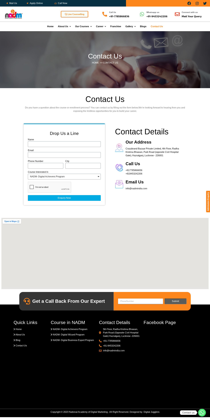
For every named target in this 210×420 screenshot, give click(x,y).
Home (50, 26)
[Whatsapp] (202, 412)
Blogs (143, 26)
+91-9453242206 (156, 16)
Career (99, 26)
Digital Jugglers (151, 412)
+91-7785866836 (119, 16)
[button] (64, 26)
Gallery (129, 26)
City (67, 161)
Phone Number (35, 161)
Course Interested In (38, 172)
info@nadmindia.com (136, 188)
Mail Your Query (192, 16)
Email (31, 150)
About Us (63, 26)
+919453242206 (134, 173)
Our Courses (82, 26)
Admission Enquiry (208, 201)
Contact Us (157, 26)
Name (31, 139)
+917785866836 (134, 170)
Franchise (115, 26)
